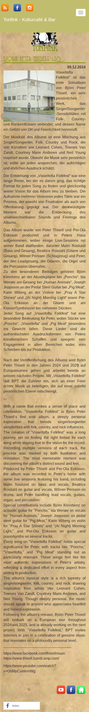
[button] (22, 706)
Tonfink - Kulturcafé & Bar (29, 19)
